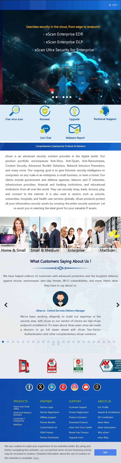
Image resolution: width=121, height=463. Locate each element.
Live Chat (45, 138)
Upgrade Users (76, 432)
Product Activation (78, 412)
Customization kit (48, 422)
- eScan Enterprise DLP (60, 41)
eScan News (103, 417)
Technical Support (105, 119)
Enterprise (76, 250)
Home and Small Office (21, 403)
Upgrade (74, 119)
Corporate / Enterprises (19, 415)
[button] (53, 97)
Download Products (78, 417)
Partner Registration (49, 407)
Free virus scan (14, 119)
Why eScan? (103, 427)
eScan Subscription (107, 422)
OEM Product (46, 427)
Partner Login (46, 402)
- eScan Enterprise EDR (61, 34)
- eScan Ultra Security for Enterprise (61, 49)
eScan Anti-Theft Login (80, 438)
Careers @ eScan (106, 438)
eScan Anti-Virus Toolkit (80, 422)
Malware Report (75, 138)
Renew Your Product (79, 427)
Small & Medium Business (45, 252)
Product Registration (79, 407)
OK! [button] (105, 452)
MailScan (107, 250)
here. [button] (36, 458)
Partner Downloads (49, 432)
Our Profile (103, 402)
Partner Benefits (47, 417)
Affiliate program (48, 412)
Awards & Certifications (109, 407)
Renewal (45, 119)
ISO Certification (105, 412)
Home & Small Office (13, 252)
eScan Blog (103, 432)
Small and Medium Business (23, 409)
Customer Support (78, 402)
